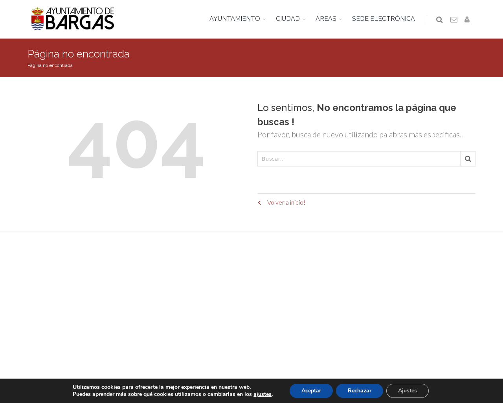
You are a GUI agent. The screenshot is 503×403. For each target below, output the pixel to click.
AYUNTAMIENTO (234, 18)
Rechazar (359, 390)
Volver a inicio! (285, 202)
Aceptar (311, 390)
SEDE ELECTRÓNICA (383, 18)
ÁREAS (326, 18)
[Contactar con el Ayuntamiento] (454, 20)
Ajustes (407, 390)
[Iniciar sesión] (468, 20)
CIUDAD (288, 18)
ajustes (262, 394)
